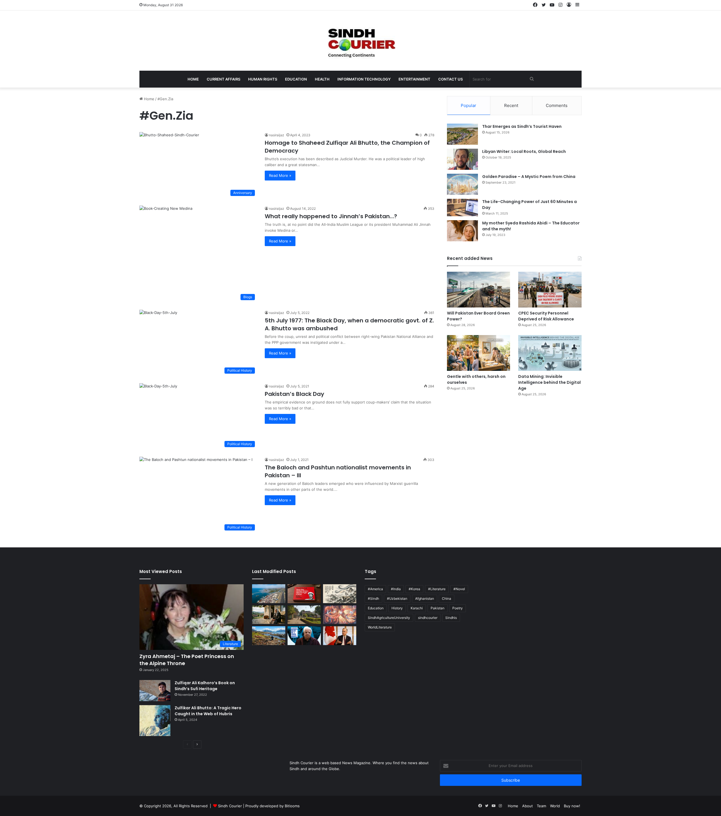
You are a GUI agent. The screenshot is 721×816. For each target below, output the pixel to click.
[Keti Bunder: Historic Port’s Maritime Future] (268, 593)
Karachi (417, 608)
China (446, 598)
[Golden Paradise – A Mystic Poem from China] (462, 184)
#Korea (414, 589)
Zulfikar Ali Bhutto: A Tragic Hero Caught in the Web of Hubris (208, 711)
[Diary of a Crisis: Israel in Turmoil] (304, 635)
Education (296, 79)
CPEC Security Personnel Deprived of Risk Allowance (546, 316)
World (555, 806)
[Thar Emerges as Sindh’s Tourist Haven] (462, 134)
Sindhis (451, 618)
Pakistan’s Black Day (294, 394)
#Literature (437, 589)
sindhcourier (427, 618)
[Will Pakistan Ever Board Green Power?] (478, 289)
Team (541, 806)
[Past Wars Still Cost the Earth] (268, 635)
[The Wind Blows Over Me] (339, 593)
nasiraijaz (276, 135)
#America (375, 589)
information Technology (364, 79)
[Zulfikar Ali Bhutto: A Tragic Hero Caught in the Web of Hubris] (154, 720)
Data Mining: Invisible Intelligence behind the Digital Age (549, 382)
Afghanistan (424, 598)
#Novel (459, 589)
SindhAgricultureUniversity (389, 618)
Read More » (280, 175)
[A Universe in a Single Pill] (339, 614)
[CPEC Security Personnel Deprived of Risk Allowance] (550, 289)
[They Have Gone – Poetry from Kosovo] (268, 614)
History (397, 608)
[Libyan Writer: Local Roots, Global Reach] (462, 159)
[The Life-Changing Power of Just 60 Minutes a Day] (462, 207)
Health (322, 79)
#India (396, 589)
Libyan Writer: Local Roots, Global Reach (524, 151)
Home (193, 79)
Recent (511, 105)
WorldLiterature (380, 627)
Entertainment (414, 79)
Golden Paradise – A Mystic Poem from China (528, 176)
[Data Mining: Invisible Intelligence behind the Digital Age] (550, 353)
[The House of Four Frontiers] (304, 614)
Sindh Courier (230, 806)
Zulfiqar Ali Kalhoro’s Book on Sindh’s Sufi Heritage (205, 686)
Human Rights (262, 79)
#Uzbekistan (397, 598)
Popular (468, 105)
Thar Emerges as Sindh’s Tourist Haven (522, 126)
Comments (557, 105)
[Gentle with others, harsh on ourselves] (478, 353)
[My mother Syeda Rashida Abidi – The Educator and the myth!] (462, 230)
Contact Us (450, 79)
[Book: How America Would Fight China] (304, 593)
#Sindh (373, 598)
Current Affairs (223, 79)
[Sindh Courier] (360, 40)
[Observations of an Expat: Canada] (339, 635)
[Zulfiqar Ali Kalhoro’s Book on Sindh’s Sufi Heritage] (154, 690)
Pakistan (437, 608)
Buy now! (572, 806)
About (527, 806)
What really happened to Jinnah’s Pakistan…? (331, 216)
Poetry (457, 608)
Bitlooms (292, 806)
